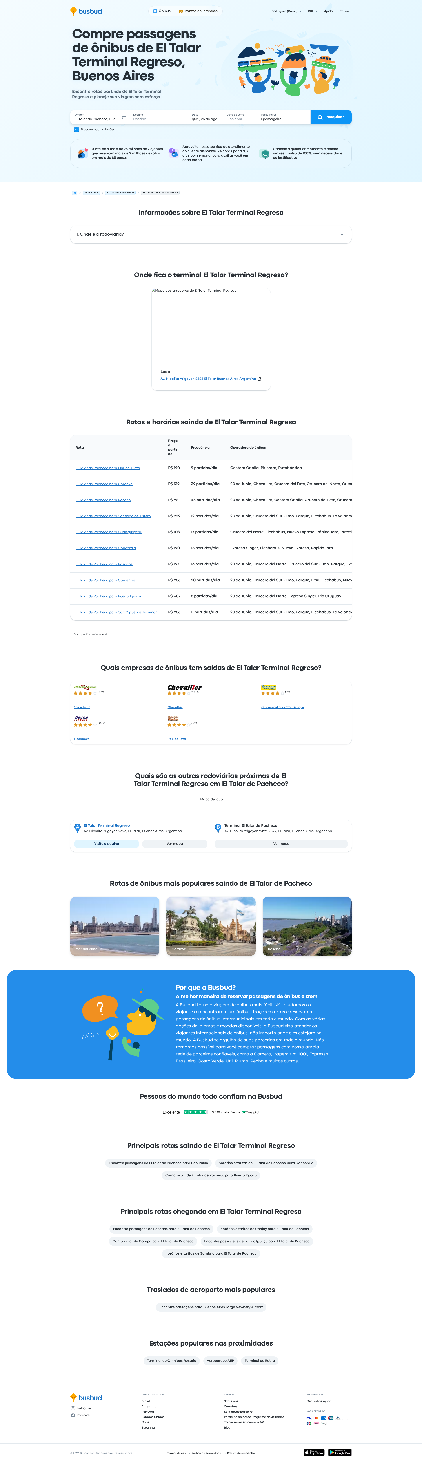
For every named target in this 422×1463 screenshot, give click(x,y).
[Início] (74, 193)
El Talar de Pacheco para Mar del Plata (108, 468)
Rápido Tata (177, 739)
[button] (124, 117)
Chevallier (175, 707)
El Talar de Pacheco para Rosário (103, 500)
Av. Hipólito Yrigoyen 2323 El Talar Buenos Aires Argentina (208, 379)
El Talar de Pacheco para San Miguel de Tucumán (117, 612)
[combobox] (95, 117)
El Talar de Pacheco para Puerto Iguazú (108, 596)
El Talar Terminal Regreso (107, 825)
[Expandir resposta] (342, 234)
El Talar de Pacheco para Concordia (106, 548)
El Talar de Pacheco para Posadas (104, 564)
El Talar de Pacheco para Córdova (104, 484)
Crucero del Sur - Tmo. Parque (282, 707)
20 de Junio (82, 707)
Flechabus (81, 739)
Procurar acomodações (98, 129)
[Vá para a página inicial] (86, 11)
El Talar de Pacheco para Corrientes (106, 580)
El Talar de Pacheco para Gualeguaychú (109, 532)
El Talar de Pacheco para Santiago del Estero (113, 516)
